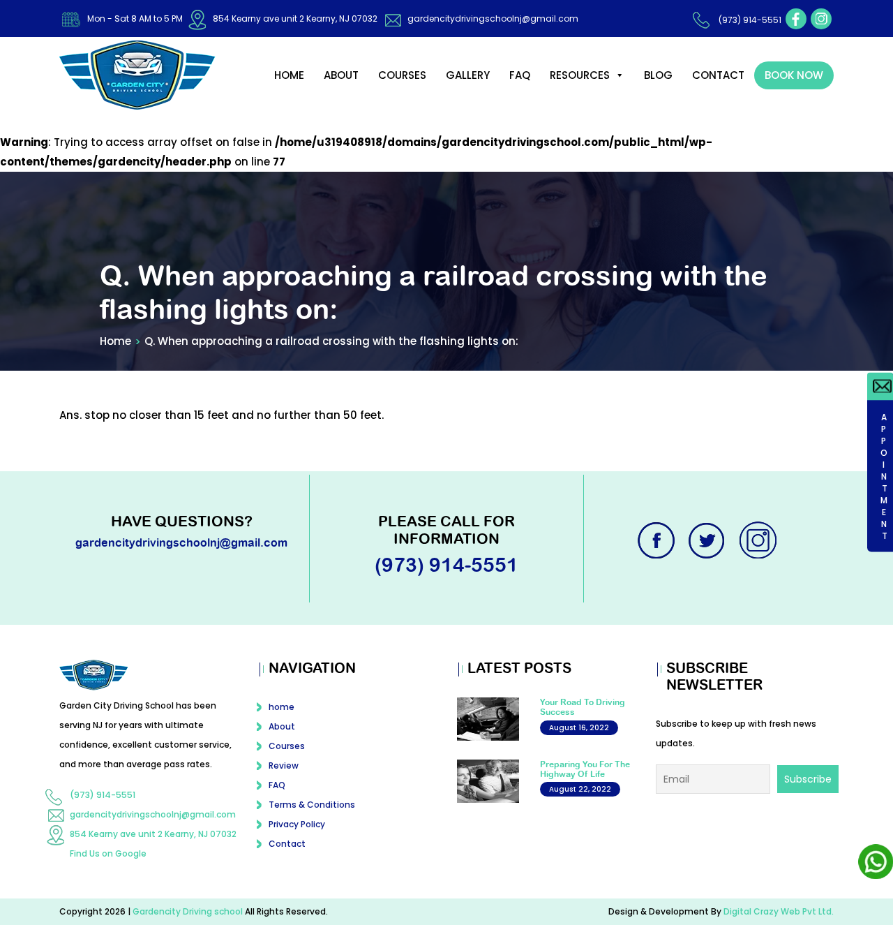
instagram (821, 18)
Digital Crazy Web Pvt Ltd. (778, 911)
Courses (402, 75)
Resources (580, 75)
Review (284, 765)
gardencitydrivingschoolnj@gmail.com (492, 18)
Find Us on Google (108, 853)
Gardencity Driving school (189, 911)
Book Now (794, 75)
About (341, 75)
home (289, 75)
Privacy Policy (297, 824)
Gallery (468, 75)
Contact (718, 75)
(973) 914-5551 (750, 20)
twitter (708, 540)
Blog (658, 75)
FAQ (519, 75)
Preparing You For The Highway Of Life (585, 769)
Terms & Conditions (312, 805)
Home (115, 341)
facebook (796, 18)
